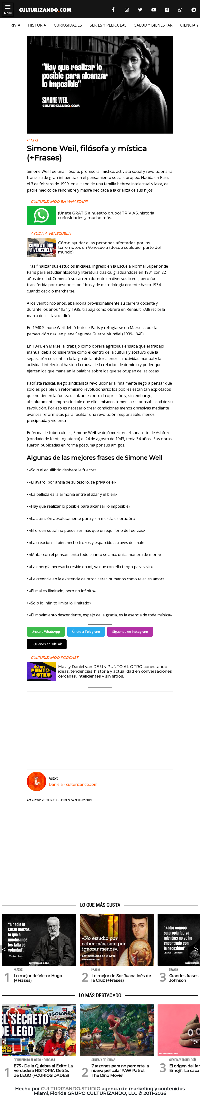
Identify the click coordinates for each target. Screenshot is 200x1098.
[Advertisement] (100, 852)
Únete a (46, 631)
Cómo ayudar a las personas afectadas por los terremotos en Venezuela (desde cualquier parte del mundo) (109, 247)
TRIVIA (14, 25)
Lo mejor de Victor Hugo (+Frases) (38, 978)
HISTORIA (37, 25)
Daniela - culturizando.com (73, 784)
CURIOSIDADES (68, 25)
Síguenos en (130, 631)
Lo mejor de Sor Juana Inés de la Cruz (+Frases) (121, 978)
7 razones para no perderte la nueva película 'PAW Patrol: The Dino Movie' (120, 1071)
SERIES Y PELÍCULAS (108, 25)
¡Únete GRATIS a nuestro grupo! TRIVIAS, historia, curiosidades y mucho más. (106, 215)
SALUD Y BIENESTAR (153, 25)
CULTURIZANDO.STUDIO (70, 1088)
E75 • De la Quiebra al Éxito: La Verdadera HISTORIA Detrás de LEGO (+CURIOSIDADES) (43, 1071)
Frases (32, 141)
